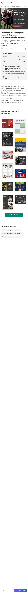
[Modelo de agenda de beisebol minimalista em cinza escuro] (7, 186)
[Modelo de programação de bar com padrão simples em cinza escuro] (7, 139)
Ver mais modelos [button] (14, 215)
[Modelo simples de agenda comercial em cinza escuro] (7, 202)
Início (2, 6)
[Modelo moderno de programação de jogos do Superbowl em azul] (20, 186)
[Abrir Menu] (25, 2)
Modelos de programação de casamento (12, 233)
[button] (7, 590)
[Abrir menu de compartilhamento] (25, 48)
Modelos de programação (16, 6)
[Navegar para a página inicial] (7, 2)
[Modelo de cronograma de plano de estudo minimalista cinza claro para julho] (20, 126)
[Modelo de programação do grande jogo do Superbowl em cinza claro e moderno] (7, 155)
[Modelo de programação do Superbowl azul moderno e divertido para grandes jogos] (20, 173)
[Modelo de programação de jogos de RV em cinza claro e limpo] (7, 171)
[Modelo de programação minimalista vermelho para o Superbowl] (7, 123)
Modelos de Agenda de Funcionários (11, 236)
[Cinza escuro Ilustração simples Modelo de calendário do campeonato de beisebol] (20, 199)
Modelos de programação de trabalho (11, 230)
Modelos (7, 6)
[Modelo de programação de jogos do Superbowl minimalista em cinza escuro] (20, 160)
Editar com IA (21, 590)
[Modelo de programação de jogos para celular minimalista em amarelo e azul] (20, 145)
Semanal (26, 6)
